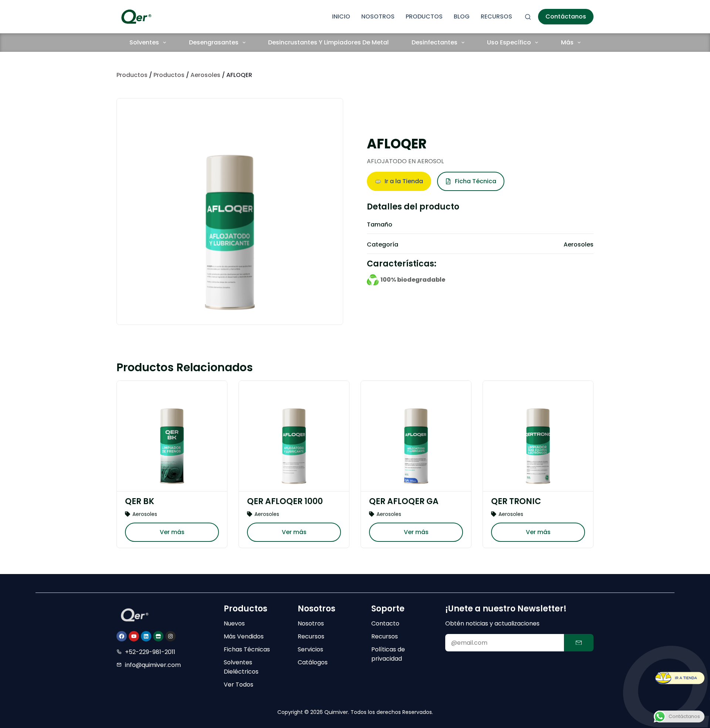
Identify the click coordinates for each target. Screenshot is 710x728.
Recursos (496, 16)
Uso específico (509, 42)
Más (567, 42)
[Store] (158, 636)
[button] (399, 181)
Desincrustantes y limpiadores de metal (328, 42)
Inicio (341, 16)
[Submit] (579, 642)
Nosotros (378, 16)
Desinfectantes (434, 42)
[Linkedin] (146, 636)
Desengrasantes (214, 42)
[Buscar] (528, 17)
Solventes (144, 42)
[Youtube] (134, 636)
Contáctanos (565, 16)
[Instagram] (170, 636)
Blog (462, 16)
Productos (424, 16)
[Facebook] (121, 636)
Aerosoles (205, 75)
